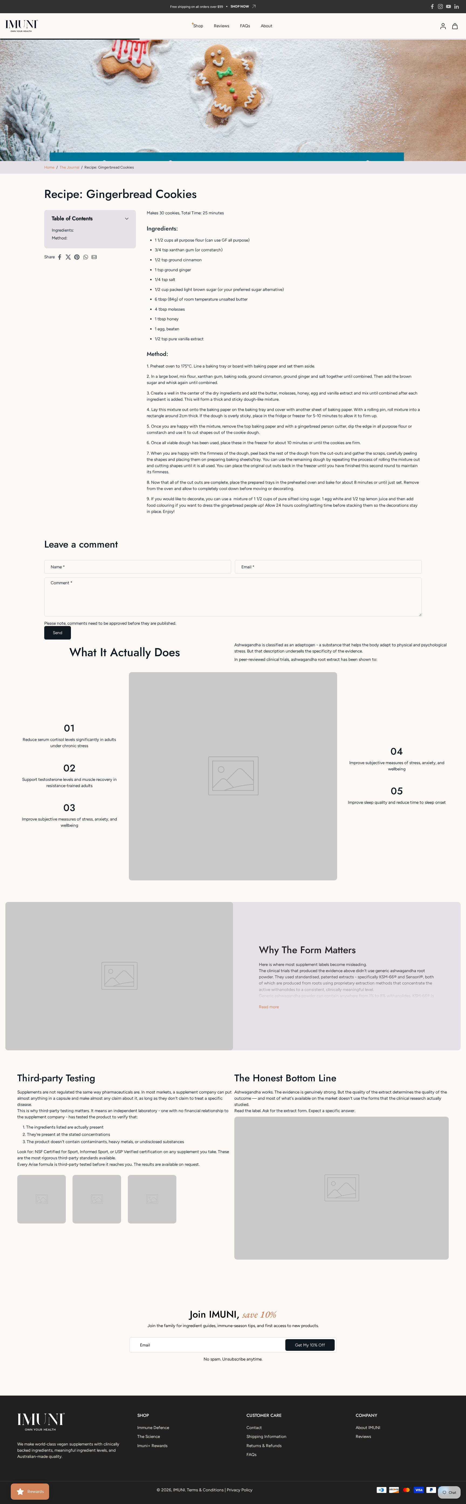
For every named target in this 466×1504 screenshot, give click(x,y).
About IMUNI (368, 1427)
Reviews (221, 25)
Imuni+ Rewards (152, 1445)
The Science (148, 1436)
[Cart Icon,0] (455, 26)
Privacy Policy (239, 1489)
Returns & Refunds (264, 1445)
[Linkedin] (457, 6)
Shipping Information (266, 1436)
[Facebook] (432, 6)
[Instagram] (440, 6)
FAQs (245, 25)
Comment (61, 583)
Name (58, 566)
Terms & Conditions (205, 1489)
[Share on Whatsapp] (87, 257)
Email (247, 566)
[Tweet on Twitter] (70, 257)
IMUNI (179, 1489)
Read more (269, 1006)
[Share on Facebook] (61, 257)
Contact (254, 1427)
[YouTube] (448, 6)
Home (49, 167)
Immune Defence (153, 1427)
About (266, 25)
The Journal (69, 167)
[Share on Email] (95, 257)
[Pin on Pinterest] (78, 257)
